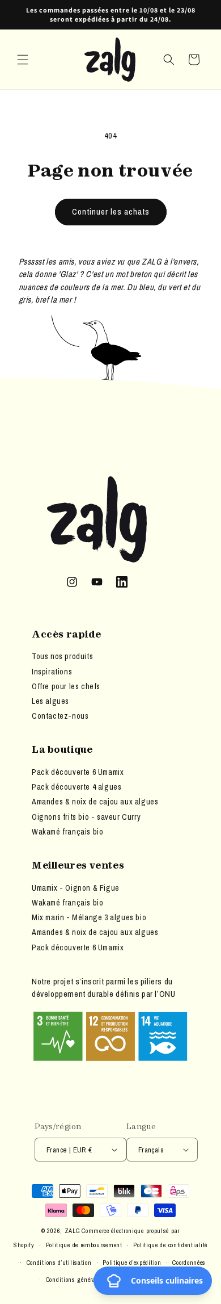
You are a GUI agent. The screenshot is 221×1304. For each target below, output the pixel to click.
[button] (22, 59)
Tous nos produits (62, 656)
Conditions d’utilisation (59, 1263)
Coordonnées (189, 1263)
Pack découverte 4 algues (76, 787)
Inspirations (52, 671)
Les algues (50, 701)
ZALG (72, 1231)
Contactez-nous (60, 716)
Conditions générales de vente (87, 1280)
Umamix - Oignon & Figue (76, 888)
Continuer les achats (111, 211)
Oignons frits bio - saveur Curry (86, 817)
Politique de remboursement (84, 1245)
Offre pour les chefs (66, 686)
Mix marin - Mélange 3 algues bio (89, 917)
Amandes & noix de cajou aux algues (95, 801)
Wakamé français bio (67, 832)
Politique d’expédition (132, 1263)
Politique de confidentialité (170, 1245)
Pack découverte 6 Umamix (78, 772)
